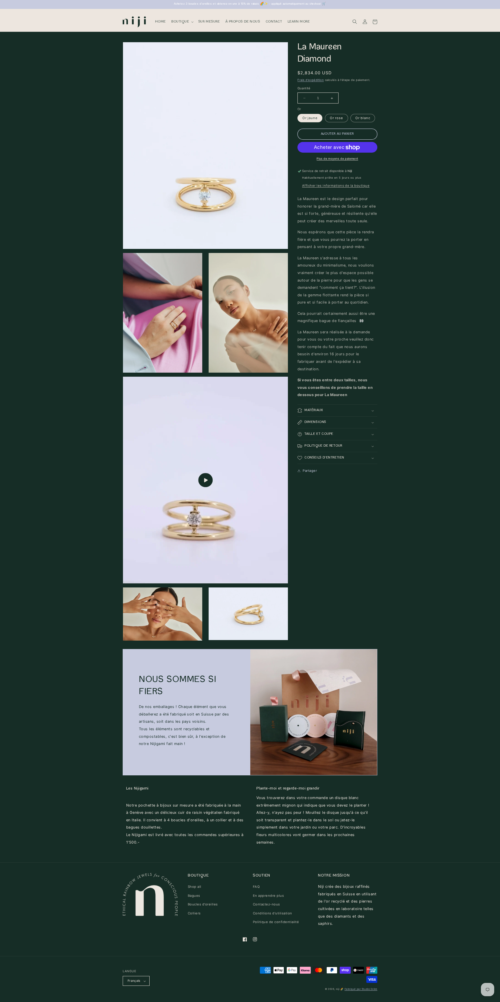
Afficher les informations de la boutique (336, 186)
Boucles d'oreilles (203, 904)
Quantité (303, 88)
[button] (181, 21)
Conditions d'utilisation (272, 913)
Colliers (194, 913)
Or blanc (362, 118)
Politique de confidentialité (276, 922)
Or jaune (309, 118)
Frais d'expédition (310, 80)
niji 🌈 (339, 989)
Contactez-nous (266, 904)
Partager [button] (310, 471)
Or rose (336, 118)
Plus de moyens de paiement (337, 158)
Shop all (194, 887)
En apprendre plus (268, 896)
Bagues (194, 896)
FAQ (256, 887)
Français (134, 981)
